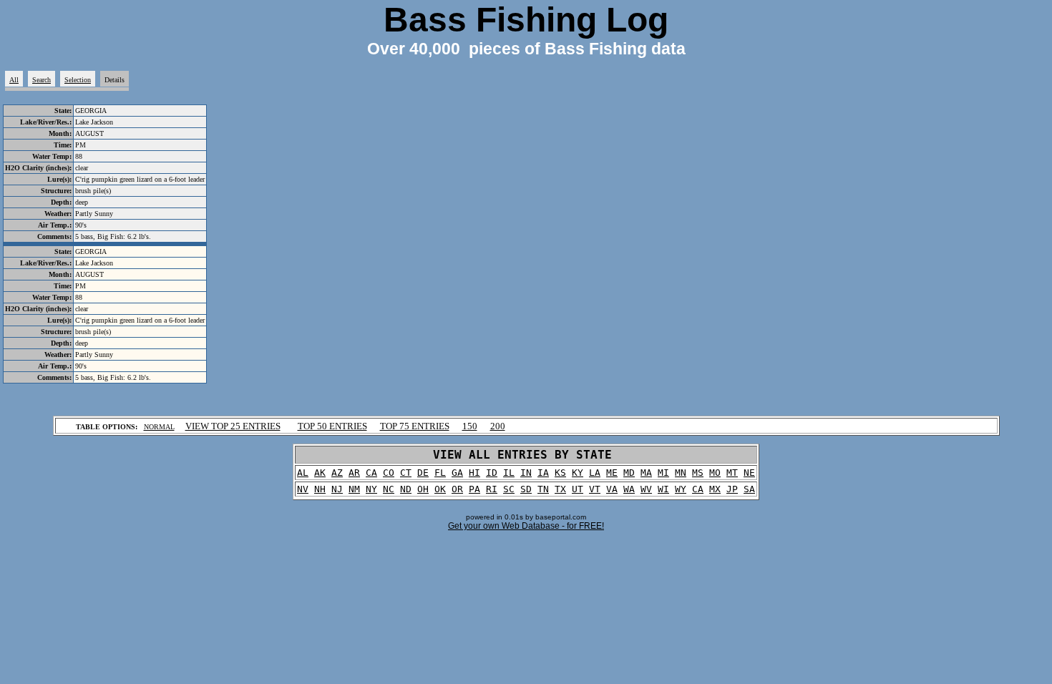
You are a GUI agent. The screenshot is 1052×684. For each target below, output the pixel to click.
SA (749, 489)
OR (457, 489)
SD (526, 489)
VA (612, 489)
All (14, 80)
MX (715, 489)
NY (371, 489)
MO (715, 472)
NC (388, 489)
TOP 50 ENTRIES (332, 426)
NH (320, 489)
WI (663, 489)
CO (388, 472)
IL (509, 472)
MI (663, 472)
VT (594, 489)
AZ (337, 472)
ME (612, 472)
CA (371, 472)
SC (509, 489)
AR (354, 472)
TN (543, 489)
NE (749, 472)
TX (560, 489)
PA (474, 489)
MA (646, 472)
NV (302, 489)
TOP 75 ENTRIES (414, 426)
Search (41, 80)
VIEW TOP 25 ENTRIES (233, 426)
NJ (337, 489)
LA (594, 472)
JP (732, 489)
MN (680, 472)
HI (474, 472)
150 (469, 426)
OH (423, 489)
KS (560, 472)
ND (405, 489)
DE (423, 472)
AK (320, 472)
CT (405, 472)
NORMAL (159, 427)
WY (680, 489)
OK (440, 489)
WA (629, 489)
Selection (77, 80)
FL (440, 472)
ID (491, 472)
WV (646, 489)
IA (543, 472)
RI (491, 489)
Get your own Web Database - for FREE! (526, 526)
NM (354, 489)
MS (697, 472)
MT (732, 472)
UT (577, 489)
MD (629, 472)
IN (526, 472)
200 (497, 426)
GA (457, 472)
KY (577, 472)
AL (302, 472)
